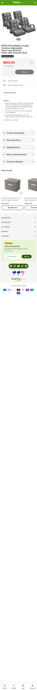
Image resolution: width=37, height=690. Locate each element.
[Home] (5, 685)
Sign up (26, 256)
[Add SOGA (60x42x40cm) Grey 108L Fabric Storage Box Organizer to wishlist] (21, 193)
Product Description (15, 133)
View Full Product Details (10, 120)
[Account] (32, 685)
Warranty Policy (14, 140)
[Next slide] (34, 192)
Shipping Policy (13, 147)
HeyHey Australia (21, 285)
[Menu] (2, 2)
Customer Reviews (15, 161)
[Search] (14, 685)
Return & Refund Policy (17, 154)
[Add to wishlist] (31, 62)
